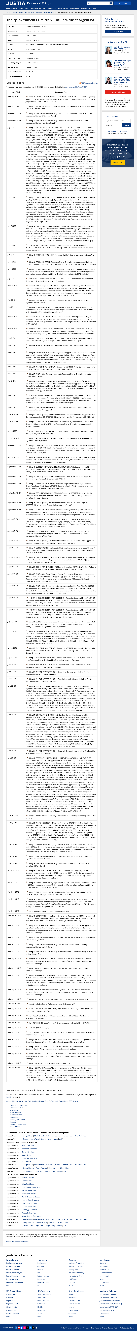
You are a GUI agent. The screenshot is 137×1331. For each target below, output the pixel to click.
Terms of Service (101, 1328)
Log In (118, 3)
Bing (49, 1139)
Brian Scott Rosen (28, 1184)
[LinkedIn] (16, 1327)
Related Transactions (18, 1124)
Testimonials (104, 1313)
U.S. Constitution (12, 1294)
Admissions (104, 1266)
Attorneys (14, 1110)
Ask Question (118, 32)
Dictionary (103, 1263)
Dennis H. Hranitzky (29, 1213)
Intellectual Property (76, 1273)
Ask (60, 1139)
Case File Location (17, 1112)
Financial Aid (104, 1269)
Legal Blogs (72, 1297)
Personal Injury (43, 1282)
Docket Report (15, 1117)
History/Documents (17, 1119)
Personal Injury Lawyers (15, 1282)
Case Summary (16, 1115)
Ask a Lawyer (24, 8)
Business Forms (74, 1300)
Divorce (40, 1269)
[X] (33, 1327)
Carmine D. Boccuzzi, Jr (30, 1158)
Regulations (10, 1300)
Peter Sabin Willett (29, 1194)
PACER (8, 1097)
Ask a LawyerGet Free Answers (114, 20)
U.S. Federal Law (13, 1291)
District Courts (11, 1310)
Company (85, 1328)
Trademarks (73, 1310)
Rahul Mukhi (26, 1161)
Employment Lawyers (14, 1273)
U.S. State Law (43, 1291)
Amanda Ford (26, 1181)
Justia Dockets (28, 1171)
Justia (11, 1328)
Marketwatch (39, 1136)
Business (72, 1260)
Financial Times (67, 1136)
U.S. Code (9, 1297)
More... (8, 1285)
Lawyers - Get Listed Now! (118, 131)
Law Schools (51, 8)
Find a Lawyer (11, 8)
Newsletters (74, 8)
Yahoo (55, 1139)
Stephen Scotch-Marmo (30, 1200)
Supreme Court (12, 1304)
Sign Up (126, 3)
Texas (39, 1313)
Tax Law (71, 1282)
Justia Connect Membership (110, 1294)
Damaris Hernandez (29, 1149)
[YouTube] (19, 1327)
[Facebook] (21, 1327)
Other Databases (76, 1291)
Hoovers (51, 1168)
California (41, 1304)
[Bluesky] (30, 1327)
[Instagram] (24, 1327)
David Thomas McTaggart (31, 1197)
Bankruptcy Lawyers (14, 1263)
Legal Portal (77, 1328)
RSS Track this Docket (89, 83)
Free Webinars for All (116, 42)
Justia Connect (66, 1328)
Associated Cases (16, 1107)
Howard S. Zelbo (28, 1152)
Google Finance (28, 1168)
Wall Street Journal (53, 1136)
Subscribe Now (117, 163)
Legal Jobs (72, 1294)
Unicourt (26, 1139)
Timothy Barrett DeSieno (31, 1187)
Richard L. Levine (28, 1177)
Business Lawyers (13, 1266)
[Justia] (15, 3)
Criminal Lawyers (12, 1269)
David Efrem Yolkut (29, 1190)
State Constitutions (44, 1294)
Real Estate (72, 1279)
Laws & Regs (63, 8)
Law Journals (104, 1276)
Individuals (42, 1260)
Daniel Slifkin (26, 1155)
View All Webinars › (118, 92)
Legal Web (35, 1139)
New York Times (81, 1136)
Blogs (102, 1279)
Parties (13, 1122)
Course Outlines (106, 1273)
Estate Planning (43, 1276)
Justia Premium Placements (110, 1300)
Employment (73, 1269)
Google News (28, 1136)
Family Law (41, 1279)
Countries (72, 1313)
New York (41, 1310)
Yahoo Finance (41, 1168)
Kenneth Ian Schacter (30, 1206)
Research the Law (38, 8)
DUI (38, 1273)
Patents (71, 1307)
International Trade (75, 1276)
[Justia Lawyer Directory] (36, 1327)
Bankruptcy (41, 1263)
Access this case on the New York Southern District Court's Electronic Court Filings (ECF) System (42, 1101)
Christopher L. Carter (30, 1203)
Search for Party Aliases (19, 1105)
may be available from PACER (76, 87)
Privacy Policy (113, 1328)
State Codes (41, 1297)
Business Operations (76, 1266)
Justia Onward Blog (107, 1310)
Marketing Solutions (88, 8)
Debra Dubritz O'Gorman (31, 1216)
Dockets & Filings (12, 1313)
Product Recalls (74, 1304)
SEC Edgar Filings (63, 1168)
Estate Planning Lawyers (15, 1276)
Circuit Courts (11, 1307)
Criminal (40, 1266)
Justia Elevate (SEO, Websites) (111, 1304)
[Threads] (27, 1327)
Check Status (15, 1127)
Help (92, 1328)
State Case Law (43, 1300)
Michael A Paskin (28, 1145)
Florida (40, 1307)
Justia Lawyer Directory (108, 1297)
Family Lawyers (12, 1279)
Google (43, 1139)
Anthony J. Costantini (29, 1210)
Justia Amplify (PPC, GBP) (109, 1307)
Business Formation (76, 1263)
